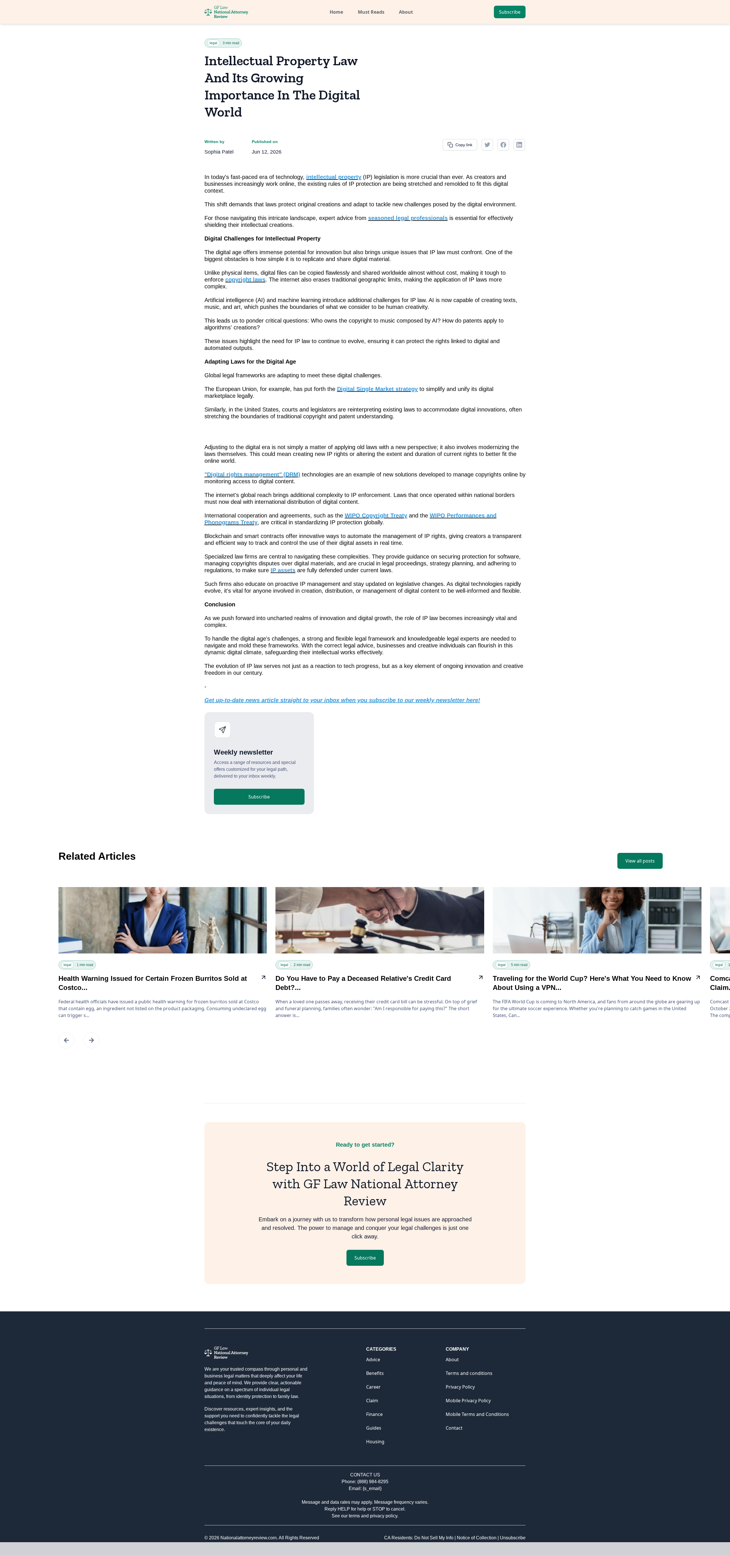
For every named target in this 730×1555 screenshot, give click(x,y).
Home (336, 12)
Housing (375, 1441)
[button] (66, 1040)
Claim (372, 1400)
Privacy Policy (460, 1387)
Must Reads (371, 12)
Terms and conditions (469, 1373)
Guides (373, 1428)
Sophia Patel (219, 152)
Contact (454, 1428)
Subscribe (509, 12)
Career (373, 1387)
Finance (374, 1414)
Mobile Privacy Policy (468, 1400)
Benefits (375, 1373)
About (406, 12)
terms (354, 1515)
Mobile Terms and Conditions (477, 1414)
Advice (373, 1359)
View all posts (640, 861)
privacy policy (383, 1515)
